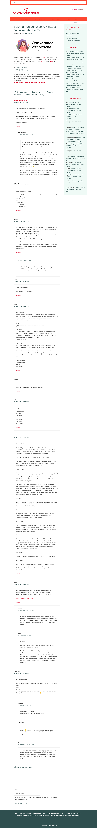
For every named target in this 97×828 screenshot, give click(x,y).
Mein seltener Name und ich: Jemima (24, 71)
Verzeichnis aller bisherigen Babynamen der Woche (29, 82)
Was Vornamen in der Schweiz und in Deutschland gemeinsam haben (75, 53)
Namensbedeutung (24, 815)
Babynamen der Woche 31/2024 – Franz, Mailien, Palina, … (75, 133)
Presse (36, 813)
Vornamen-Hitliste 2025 (72, 33)
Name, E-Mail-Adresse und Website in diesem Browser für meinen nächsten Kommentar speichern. (36, 798)
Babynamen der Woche (21, 67)
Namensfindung (55, 19)
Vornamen (19, 813)
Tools (68, 19)
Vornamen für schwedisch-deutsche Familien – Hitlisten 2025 (74, 89)
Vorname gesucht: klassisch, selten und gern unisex (73, 104)
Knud (67, 131)
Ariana (43, 61)
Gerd (51, 61)
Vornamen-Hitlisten (23, 19)
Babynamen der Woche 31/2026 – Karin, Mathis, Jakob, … (75, 164)
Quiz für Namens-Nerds (73, 40)
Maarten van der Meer (20, 100)
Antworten (18, 126)
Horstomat (69, 36)
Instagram (76, 815)
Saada (43, 57)
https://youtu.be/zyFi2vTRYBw (24, 598)
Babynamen (49, 815)
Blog (76, 19)
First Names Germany (63, 815)
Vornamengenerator (71, 38)
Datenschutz (45, 813)
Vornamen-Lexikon (39, 19)
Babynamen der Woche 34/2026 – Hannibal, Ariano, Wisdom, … (74, 116)
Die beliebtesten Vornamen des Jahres (66, 813)
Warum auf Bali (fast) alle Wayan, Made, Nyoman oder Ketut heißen (75, 139)
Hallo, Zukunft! (19, 69)
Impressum (28, 813)
